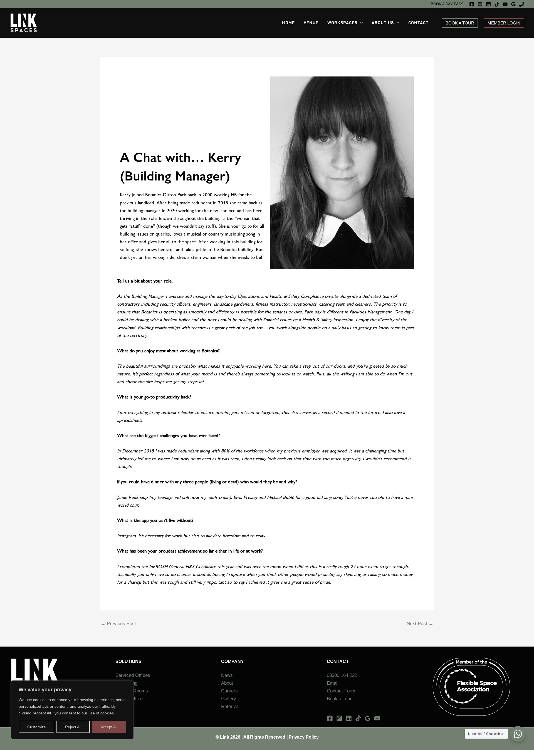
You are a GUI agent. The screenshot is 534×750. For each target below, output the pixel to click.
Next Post (420, 623)
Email (332, 683)
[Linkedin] (488, 4)
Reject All (73, 727)
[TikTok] (496, 4)
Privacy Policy (304, 737)
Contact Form (341, 691)
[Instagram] (480, 4)
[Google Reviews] (513, 4)
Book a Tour (339, 698)
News (227, 675)
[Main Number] (521, 4)
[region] (72, 709)
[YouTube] (505, 4)
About (227, 683)
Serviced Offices (132, 675)
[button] (360, 23)
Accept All (108, 727)
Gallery (228, 698)
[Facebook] (471, 4)
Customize (36, 727)
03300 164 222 (342, 675)
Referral (230, 706)
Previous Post (118, 623)
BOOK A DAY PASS (447, 4)
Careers (229, 691)
